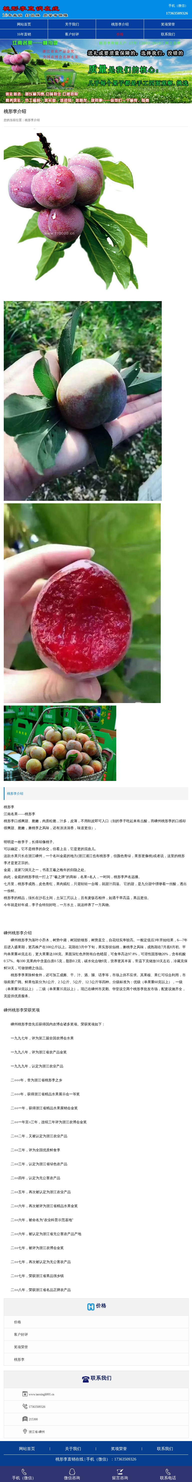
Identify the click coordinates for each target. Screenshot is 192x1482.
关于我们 (73, 1449)
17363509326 (177, 13)
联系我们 (165, 1449)
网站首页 (24, 24)
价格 (17, 1322)
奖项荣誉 (21, 1347)
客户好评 (21, 1334)
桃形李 (19, 1359)
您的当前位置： (14, 120)
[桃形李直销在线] (58, 9)
